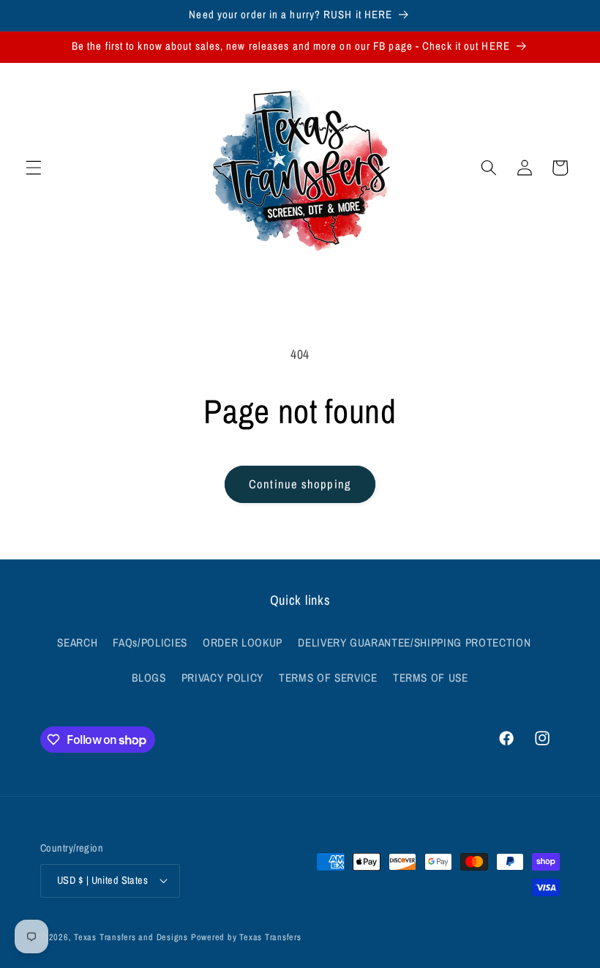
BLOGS (148, 677)
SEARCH (77, 642)
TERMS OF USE (430, 677)
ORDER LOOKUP (242, 642)
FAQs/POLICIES (150, 642)
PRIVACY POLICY (222, 677)
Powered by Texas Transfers (246, 937)
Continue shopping (300, 484)
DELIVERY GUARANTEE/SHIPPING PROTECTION (414, 642)
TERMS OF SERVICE (328, 677)
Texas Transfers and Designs (131, 937)
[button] (33, 167)
